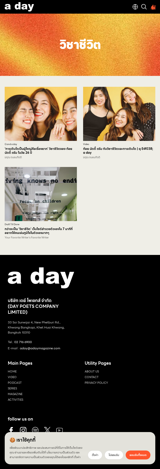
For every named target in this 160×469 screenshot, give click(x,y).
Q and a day (11, 144)
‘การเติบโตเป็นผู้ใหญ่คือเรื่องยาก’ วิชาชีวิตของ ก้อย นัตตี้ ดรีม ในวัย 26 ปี (38, 150)
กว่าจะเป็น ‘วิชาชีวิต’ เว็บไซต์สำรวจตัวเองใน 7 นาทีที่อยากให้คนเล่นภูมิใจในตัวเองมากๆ (39, 231)
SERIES (12, 388)
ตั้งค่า (77, 457)
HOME (12, 371)
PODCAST (15, 383)
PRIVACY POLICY (96, 383)
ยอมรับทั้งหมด (138, 455)
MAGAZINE (15, 394)
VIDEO (12, 377)
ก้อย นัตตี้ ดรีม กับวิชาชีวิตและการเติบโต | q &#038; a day (118, 150)
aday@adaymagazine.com (40, 348)
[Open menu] (152, 7)
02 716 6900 (23, 342)
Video (86, 144)
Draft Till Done (12, 224)
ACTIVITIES (15, 400)
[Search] (144, 7)
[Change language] (135, 7)
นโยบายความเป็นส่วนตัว (61, 452)
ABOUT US (92, 371)
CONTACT (92, 377)
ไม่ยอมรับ (114, 455)
